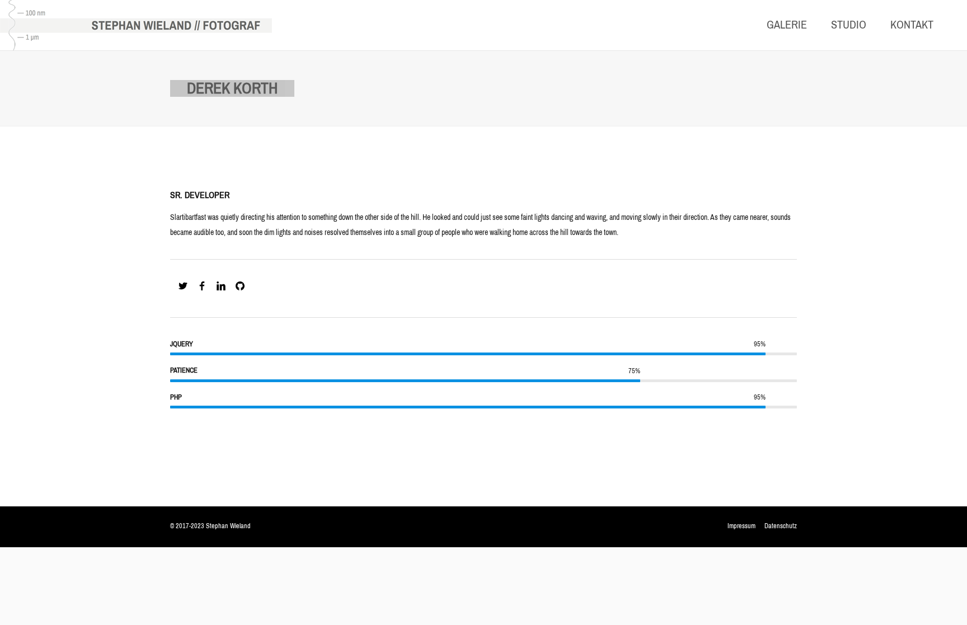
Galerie (787, 25)
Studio (848, 25)
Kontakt (911, 25)
